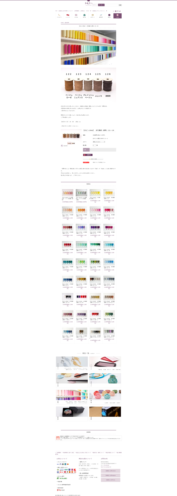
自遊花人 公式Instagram (111, 475)
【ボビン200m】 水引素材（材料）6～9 (109, 198)
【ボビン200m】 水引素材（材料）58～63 (95, 250)
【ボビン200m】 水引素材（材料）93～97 (81, 285)
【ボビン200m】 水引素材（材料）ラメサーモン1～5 (109, 302)
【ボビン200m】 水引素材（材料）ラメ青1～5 (67, 336)
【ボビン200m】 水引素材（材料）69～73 (67, 267)
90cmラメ (71, 401)
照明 (113, 369)
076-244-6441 (106, 465)
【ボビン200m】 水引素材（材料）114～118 (81, 302)
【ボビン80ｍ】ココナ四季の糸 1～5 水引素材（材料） (67, 198)
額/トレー (109, 369)
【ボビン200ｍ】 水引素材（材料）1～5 (95, 198)
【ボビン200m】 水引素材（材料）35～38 (81, 233)
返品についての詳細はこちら (99, 162)
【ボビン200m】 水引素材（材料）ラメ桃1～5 (67, 319)
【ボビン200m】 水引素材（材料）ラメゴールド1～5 (95, 302)
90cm (67, 401)
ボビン (75, 402)
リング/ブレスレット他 (82, 369)
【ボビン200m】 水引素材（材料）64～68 (109, 250)
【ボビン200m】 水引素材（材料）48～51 (67, 250)
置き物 (105, 369)
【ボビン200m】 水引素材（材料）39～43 (95, 233)
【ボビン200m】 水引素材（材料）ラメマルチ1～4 (109, 336)
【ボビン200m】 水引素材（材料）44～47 (109, 233)
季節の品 (100, 369)
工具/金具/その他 (70, 402)
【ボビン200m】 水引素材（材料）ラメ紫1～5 (81, 319)
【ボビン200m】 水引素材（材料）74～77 (81, 267)
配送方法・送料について (98, 452)
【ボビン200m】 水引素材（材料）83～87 (109, 267)
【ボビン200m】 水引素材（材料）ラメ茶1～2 (81, 336)
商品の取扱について (110, 452)
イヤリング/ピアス (67, 368)
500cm (75, 401)
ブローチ (75, 369)
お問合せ (82, 10)
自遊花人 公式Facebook (111, 470)
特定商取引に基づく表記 (68, 452)
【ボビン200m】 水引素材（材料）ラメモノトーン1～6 (95, 337)
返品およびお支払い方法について (83, 452)
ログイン (95, 4)
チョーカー (85, 368)
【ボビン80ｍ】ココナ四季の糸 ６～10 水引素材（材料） (81, 198)
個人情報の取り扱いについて (61, 495)
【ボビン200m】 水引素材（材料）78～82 (95, 267)
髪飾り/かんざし (69, 369)
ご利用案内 (76, 10)
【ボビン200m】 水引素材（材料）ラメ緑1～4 (109, 319)
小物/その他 (118, 369)
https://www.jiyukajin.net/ (106, 466)
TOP (56, 10)
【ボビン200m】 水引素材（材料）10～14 (67, 215)
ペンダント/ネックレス (77, 368)
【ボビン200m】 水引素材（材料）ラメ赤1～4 (95, 319)
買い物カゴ (101, 4)
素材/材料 (67, 22)
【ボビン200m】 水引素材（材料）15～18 (81, 215)
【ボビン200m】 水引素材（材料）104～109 (109, 285)
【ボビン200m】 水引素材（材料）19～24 (95, 215)
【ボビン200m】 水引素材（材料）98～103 (95, 285)
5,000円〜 (118, 402)
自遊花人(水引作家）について (66, 10)
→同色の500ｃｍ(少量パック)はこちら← (70, 126)
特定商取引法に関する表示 (74, 495)
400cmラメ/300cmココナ (82, 401)
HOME (62, 22)
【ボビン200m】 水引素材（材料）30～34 (67, 233)
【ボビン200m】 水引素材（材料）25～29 (109, 215)
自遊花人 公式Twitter (110, 479)
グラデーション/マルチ (82, 402)
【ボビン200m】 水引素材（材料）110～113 (67, 302)
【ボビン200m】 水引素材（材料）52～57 (81, 250)
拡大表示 (66, 145)
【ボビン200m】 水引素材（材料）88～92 (67, 285)
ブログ (87, 10)
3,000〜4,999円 (112, 402)
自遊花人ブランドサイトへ (99, 10)
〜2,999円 (106, 402)
